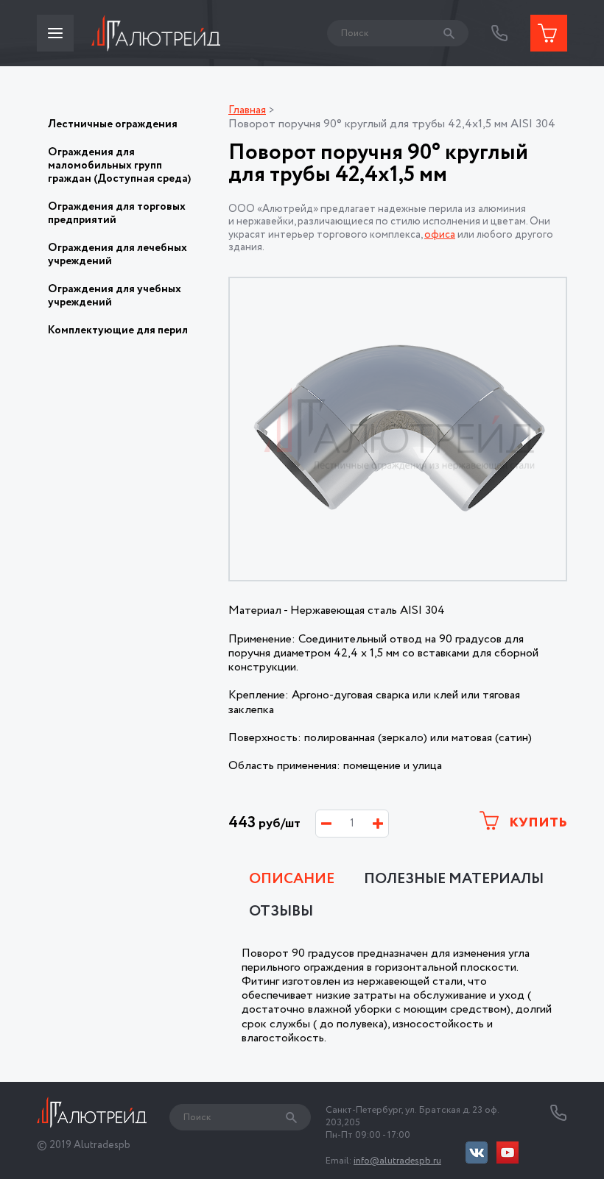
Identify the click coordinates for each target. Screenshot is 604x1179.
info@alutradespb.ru (397, 1161)
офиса (439, 234)
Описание (291, 879)
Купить (536, 822)
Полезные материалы (454, 879)
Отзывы (281, 912)
